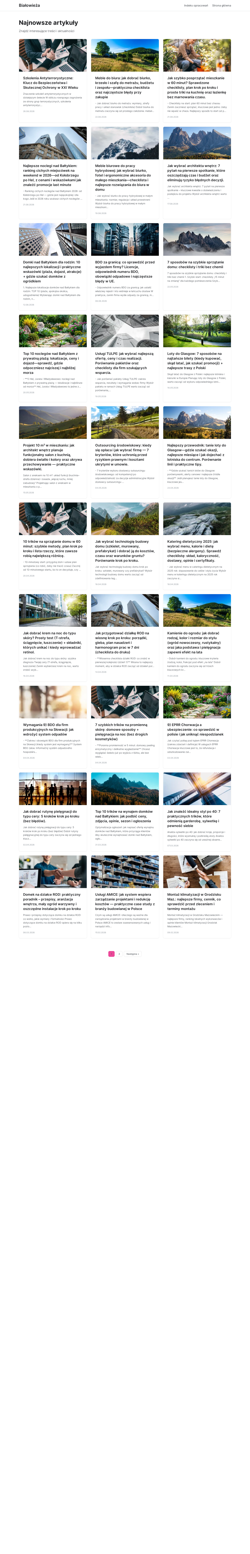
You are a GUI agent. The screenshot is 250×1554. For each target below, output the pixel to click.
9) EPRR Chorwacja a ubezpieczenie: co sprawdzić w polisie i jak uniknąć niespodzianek (195, 729)
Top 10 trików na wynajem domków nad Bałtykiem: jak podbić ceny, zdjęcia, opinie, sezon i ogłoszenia (124, 816)
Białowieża (29, 5)
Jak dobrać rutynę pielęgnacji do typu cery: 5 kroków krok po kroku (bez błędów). (51, 816)
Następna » (133, 954)
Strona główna (221, 5)
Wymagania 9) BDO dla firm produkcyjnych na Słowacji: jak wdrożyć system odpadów (48, 729)
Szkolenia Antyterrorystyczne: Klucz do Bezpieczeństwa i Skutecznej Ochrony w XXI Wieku (50, 83)
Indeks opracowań (196, 5)
